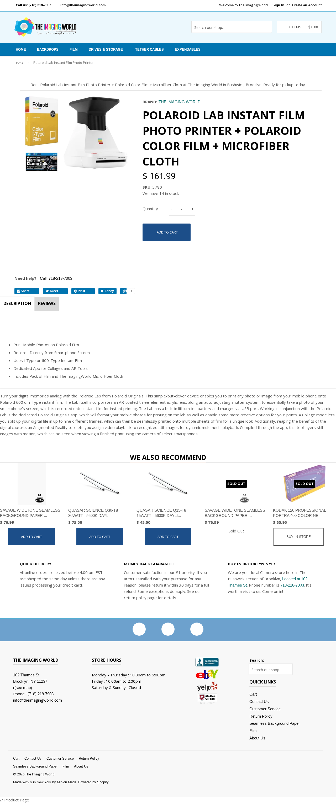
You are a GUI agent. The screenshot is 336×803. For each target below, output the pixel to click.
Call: (55, 278)
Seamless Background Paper (274, 723)
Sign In (278, 5)
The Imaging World (180, 102)
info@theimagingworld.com (83, 5)
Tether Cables (149, 49)
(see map (22, 687)
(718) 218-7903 (40, 5)
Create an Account (307, 5)
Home (21, 49)
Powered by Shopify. (93, 782)
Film (74, 49)
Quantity (150, 208)
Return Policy (260, 716)
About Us (257, 738)
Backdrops (48, 49)
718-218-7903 (292, 585)
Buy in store (298, 537)
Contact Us (259, 701)
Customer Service (265, 709)
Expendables (188, 49)
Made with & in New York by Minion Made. (45, 782)
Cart (253, 694)
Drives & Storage (106, 49)
